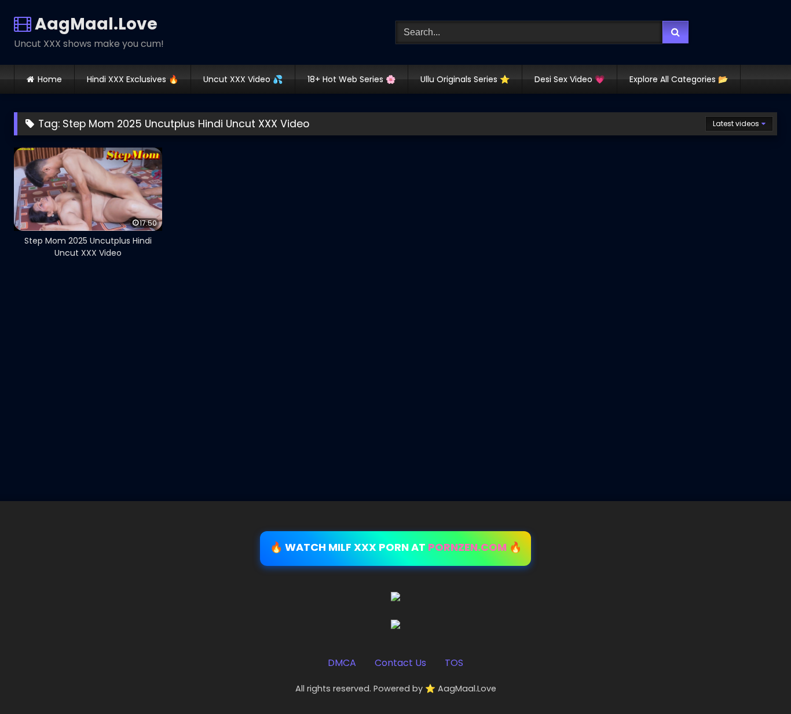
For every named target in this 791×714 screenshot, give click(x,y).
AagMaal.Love (94, 24)
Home (50, 79)
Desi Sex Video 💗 (569, 79)
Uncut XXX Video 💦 (243, 79)
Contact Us (400, 662)
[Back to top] (755, 679)
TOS (454, 662)
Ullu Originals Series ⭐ (465, 79)
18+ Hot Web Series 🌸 (351, 79)
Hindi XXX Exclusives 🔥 (132, 79)
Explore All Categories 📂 (678, 79)
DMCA (342, 662)
